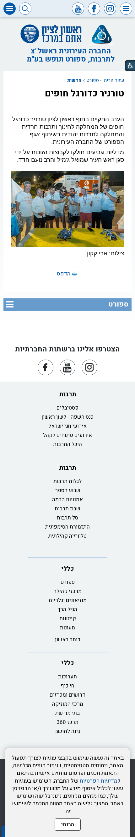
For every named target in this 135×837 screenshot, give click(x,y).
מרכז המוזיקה (67, 704)
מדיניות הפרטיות (98, 781)
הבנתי (67, 824)
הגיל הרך (67, 609)
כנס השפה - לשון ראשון (67, 417)
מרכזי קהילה (67, 591)
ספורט (92, 80)
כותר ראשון (67, 640)
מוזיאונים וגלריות (68, 600)
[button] (126, 8)
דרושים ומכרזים (67, 695)
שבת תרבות (67, 509)
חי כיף (67, 686)
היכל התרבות (67, 444)
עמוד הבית (114, 80)
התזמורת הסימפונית (67, 527)
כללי (67, 568)
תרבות (67, 394)
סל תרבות (67, 518)
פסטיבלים (67, 408)
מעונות (67, 628)
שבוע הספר (67, 490)
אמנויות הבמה (67, 499)
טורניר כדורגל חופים (84, 93)
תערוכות (67, 677)
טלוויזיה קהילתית (67, 536)
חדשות (74, 80)
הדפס (63, 273)
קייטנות (67, 618)
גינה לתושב (67, 731)
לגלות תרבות (67, 481)
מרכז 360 (67, 722)
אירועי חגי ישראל (67, 426)
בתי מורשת (67, 713)
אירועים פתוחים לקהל (67, 435)
